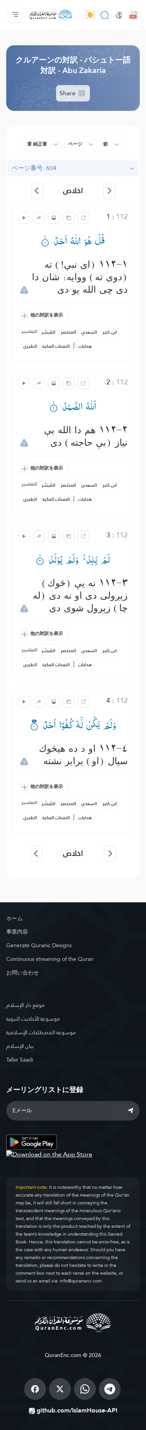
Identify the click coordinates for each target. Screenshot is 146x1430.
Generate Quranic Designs (39, 945)
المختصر (68, 332)
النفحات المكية (56, 346)
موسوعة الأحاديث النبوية (33, 1019)
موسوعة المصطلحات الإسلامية (41, 1032)
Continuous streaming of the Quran (49, 959)
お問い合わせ (22, 973)
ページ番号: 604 (34, 168)
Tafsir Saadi (19, 1060)
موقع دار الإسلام (25, 1005)
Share (68, 93)
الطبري (30, 346)
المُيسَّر (48, 332)
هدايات (85, 346)
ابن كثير (109, 332)
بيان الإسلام (19, 1046)
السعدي (89, 332)
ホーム (14, 918)
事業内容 (17, 932)
